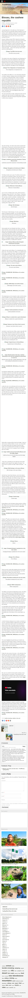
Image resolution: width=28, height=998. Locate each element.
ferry (19, 973)
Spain (3, 923)
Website (3, 799)
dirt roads (11, 973)
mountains (7, 981)
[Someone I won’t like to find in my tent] (14, 324)
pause (21, 980)
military (6, 978)
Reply (24, 746)
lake (3, 978)
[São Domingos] (14, 205)
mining (11, 978)
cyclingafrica (19, 970)
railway (9, 983)
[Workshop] (14, 221)
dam (23, 970)
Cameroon (4, 947)
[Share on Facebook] (2, 26)
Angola (4, 952)
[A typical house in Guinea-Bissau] (14, 342)
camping (17, 968)
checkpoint (4, 970)
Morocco (4, 925)
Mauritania (4, 928)
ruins (23, 983)
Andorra (4, 921)
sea (7, 985)
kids (10, 976)
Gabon (3, 949)
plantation (4, 983)
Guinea (4, 934)
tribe (20, 985)
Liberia (3, 938)
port (19, 718)
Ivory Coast (4, 939)
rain (13, 983)
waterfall (11, 987)
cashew (14, 718)
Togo (3, 942)
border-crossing (8, 718)
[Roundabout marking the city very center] (14, 577)
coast (15, 970)
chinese (9, 970)
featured (16, 973)
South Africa (5, 955)
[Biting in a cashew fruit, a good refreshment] (14, 317)
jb (3, 23)
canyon (22, 968)
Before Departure (6, 917)
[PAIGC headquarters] (14, 584)
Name (2, 792)
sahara (3, 985)
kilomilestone (18, 976)
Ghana (3, 941)
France (3, 920)
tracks (17, 985)
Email (2, 796)
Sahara (3, 926)
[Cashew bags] (14, 496)
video (4, 987)
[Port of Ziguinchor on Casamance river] (14, 67)
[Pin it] (6, 26)
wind (14, 987)
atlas (13, 965)
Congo (3, 950)
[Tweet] (4, 26)
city (17, 718)
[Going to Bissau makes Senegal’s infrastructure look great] (14, 243)
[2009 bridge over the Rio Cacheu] (14, 283)
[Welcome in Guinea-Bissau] (14, 185)
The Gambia (5, 931)
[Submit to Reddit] (8, 26)
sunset (13, 985)
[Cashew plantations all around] (14, 309)
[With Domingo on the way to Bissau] (14, 468)
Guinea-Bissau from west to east (9, 908)
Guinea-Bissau (10, 24)
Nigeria (4, 946)
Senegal (4, 929)
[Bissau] (14, 541)
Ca (19, 489)
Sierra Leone (5, 936)
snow (10, 985)
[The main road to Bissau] (14, 265)
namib (13, 981)
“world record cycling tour (13, 157)
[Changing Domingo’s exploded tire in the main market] (14, 549)
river (20, 983)
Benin (3, 944)
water (7, 987)
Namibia (4, 954)
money (16, 978)
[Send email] (10, 26)
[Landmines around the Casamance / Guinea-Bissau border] (14, 160)
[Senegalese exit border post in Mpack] (14, 168)
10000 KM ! (4, 906)
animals (8, 966)
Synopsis (4, 957)
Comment (3, 780)
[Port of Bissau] (14, 557)
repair (16, 983)
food (22, 973)
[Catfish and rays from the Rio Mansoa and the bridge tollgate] (14, 453)
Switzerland (5, 918)
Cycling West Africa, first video (9, 911)
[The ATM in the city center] (14, 51)
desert (4, 973)
